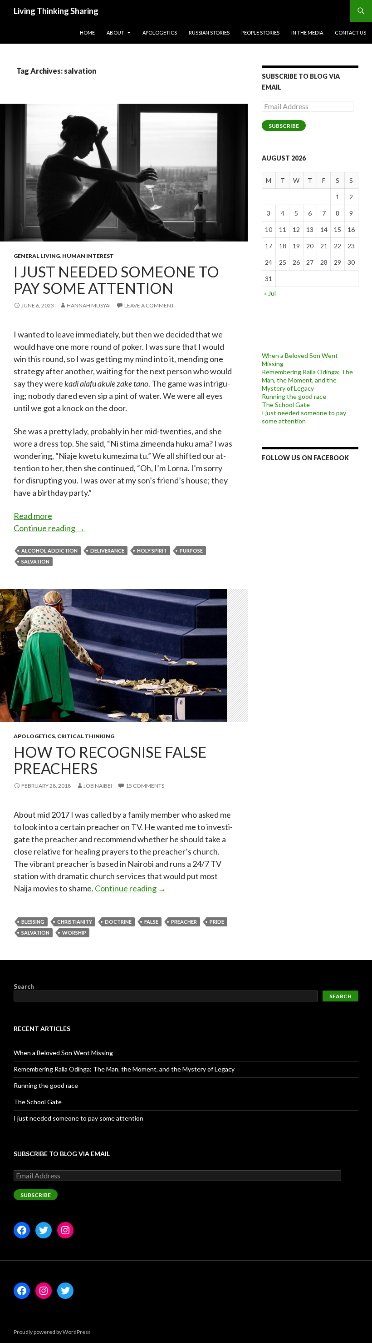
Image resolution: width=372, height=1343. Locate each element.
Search (24, 986)
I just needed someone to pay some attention (116, 279)
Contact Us (350, 32)
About (115, 32)
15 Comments (145, 785)
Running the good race (294, 396)
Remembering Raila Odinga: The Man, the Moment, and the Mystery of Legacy (307, 380)
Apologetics (159, 32)
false (151, 922)
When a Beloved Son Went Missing (63, 1052)
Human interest (88, 255)
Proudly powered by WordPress (52, 1331)
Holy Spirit (152, 550)
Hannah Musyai (89, 305)
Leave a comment (149, 305)
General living (37, 255)
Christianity (74, 922)
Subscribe (284, 125)
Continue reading (49, 528)
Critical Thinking (85, 736)
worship (74, 933)
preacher (184, 922)
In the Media (307, 32)
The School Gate (286, 404)
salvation (35, 561)
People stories (260, 32)
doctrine (118, 922)
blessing (32, 922)
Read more (33, 516)
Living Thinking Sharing (56, 11)
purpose (191, 550)
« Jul (270, 293)
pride (217, 922)
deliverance (107, 550)
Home (87, 32)
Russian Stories (209, 32)
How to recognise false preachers (110, 760)
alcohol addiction (49, 550)
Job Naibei (97, 785)
